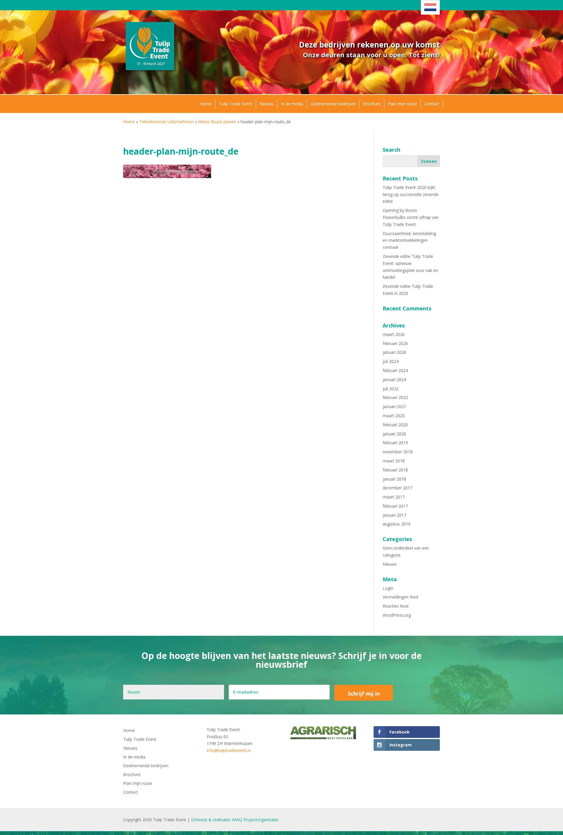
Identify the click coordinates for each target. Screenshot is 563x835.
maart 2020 (394, 415)
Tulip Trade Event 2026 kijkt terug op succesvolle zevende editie (411, 194)
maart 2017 (394, 497)
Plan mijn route (402, 104)
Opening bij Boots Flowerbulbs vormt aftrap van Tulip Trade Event (411, 217)
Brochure (372, 104)
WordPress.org (397, 615)
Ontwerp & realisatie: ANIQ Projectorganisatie (234, 819)
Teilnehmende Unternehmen (166, 121)
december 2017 (397, 488)
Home (206, 104)
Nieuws (267, 104)
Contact (431, 104)
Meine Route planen (217, 121)
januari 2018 (394, 479)
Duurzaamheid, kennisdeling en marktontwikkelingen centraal (409, 240)
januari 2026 (394, 352)
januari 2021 (394, 406)
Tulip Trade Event (235, 104)
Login (388, 588)
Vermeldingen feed (400, 597)
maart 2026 (394, 334)
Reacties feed (395, 606)
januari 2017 (394, 515)
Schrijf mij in (364, 693)
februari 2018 (395, 470)
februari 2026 (395, 343)
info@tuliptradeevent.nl (228, 750)
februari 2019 (395, 442)
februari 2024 (395, 370)
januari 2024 (394, 379)
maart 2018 (394, 461)
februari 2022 (395, 397)
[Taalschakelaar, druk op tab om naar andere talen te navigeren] (430, 7)
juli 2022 (390, 388)
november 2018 (398, 451)
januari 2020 (394, 434)
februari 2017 (395, 506)
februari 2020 (395, 424)
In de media (292, 104)
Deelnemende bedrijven (333, 104)
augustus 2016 (397, 524)
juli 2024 (390, 361)
